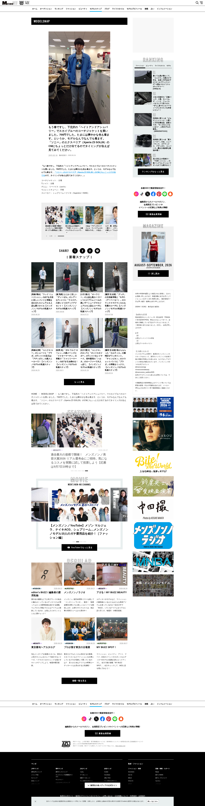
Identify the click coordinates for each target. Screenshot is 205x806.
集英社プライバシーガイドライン (88, 796)
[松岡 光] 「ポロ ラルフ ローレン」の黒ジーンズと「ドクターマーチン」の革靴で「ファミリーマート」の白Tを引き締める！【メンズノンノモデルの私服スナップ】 (67, 358)
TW (75, 251)
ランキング (59, 9)
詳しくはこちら (153, 801)
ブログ (106, 9)
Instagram (136, 193)
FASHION (37, 589)
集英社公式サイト (66, 796)
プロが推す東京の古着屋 (77, 647)
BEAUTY (57, 450)
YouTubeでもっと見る (82, 548)
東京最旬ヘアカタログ (43, 647)
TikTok (141, 193)
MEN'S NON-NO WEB (9, 3)
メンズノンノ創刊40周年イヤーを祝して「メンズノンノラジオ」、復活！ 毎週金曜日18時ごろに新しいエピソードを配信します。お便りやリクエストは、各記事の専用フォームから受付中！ (79, 605)
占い (152, 9)
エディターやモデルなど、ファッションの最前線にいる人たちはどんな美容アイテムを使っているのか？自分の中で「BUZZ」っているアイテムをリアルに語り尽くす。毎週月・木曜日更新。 (111, 605)
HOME (34, 394)
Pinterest (158, 193)
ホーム (34, 9)
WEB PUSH (170, 193)
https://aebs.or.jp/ (120, 746)
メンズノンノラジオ (74, 592)
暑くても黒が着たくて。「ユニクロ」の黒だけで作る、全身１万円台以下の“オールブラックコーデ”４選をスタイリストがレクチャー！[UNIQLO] (162, 82)
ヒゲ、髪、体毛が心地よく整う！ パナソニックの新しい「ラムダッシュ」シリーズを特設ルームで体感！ (113, 230)
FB (82, 251)
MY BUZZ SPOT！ (106, 647)
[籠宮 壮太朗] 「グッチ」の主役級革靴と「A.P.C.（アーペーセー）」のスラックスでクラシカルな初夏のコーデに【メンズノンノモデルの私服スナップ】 (115, 302)
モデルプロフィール (134, 9)
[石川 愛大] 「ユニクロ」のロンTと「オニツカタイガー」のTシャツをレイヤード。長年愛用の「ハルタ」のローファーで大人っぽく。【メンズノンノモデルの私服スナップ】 (91, 358)
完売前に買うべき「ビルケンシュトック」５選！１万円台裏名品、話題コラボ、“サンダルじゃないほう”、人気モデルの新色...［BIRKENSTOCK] (162, 124)
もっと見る (79, 382)
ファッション (71, 9)
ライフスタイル (118, 9)
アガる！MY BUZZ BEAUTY (112, 592)
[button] (55, 236)
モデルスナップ (96, 9)
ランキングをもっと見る (153, 172)
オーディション (46, 9)
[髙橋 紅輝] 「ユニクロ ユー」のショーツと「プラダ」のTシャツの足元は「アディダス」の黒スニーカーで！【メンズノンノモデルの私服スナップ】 (42, 358)
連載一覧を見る (79, 681)
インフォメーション (164, 9)
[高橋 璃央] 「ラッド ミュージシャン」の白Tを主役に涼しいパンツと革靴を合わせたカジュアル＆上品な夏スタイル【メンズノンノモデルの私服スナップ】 (42, 302)
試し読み (155, 274)
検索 (196, 3)
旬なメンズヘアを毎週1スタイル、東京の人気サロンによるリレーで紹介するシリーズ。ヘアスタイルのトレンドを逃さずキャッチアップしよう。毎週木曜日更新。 (46, 659)
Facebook (153, 193)
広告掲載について (121, 796)
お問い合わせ (108, 796)
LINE (97, 251)
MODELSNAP (47, 394)
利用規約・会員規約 (137, 796)
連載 (146, 9)
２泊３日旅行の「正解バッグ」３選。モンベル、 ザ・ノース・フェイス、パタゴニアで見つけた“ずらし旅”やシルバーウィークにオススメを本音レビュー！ (162, 103)
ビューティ (83, 9)
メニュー (202, 3)
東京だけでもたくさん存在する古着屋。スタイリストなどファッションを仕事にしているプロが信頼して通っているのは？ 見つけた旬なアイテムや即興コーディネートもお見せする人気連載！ (79, 659)
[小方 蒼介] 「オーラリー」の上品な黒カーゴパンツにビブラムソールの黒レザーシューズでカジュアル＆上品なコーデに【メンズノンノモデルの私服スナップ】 (90, 302)
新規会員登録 (155, 214)
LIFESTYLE (70, 589)
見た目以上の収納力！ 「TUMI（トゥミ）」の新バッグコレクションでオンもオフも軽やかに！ (33, 458)
